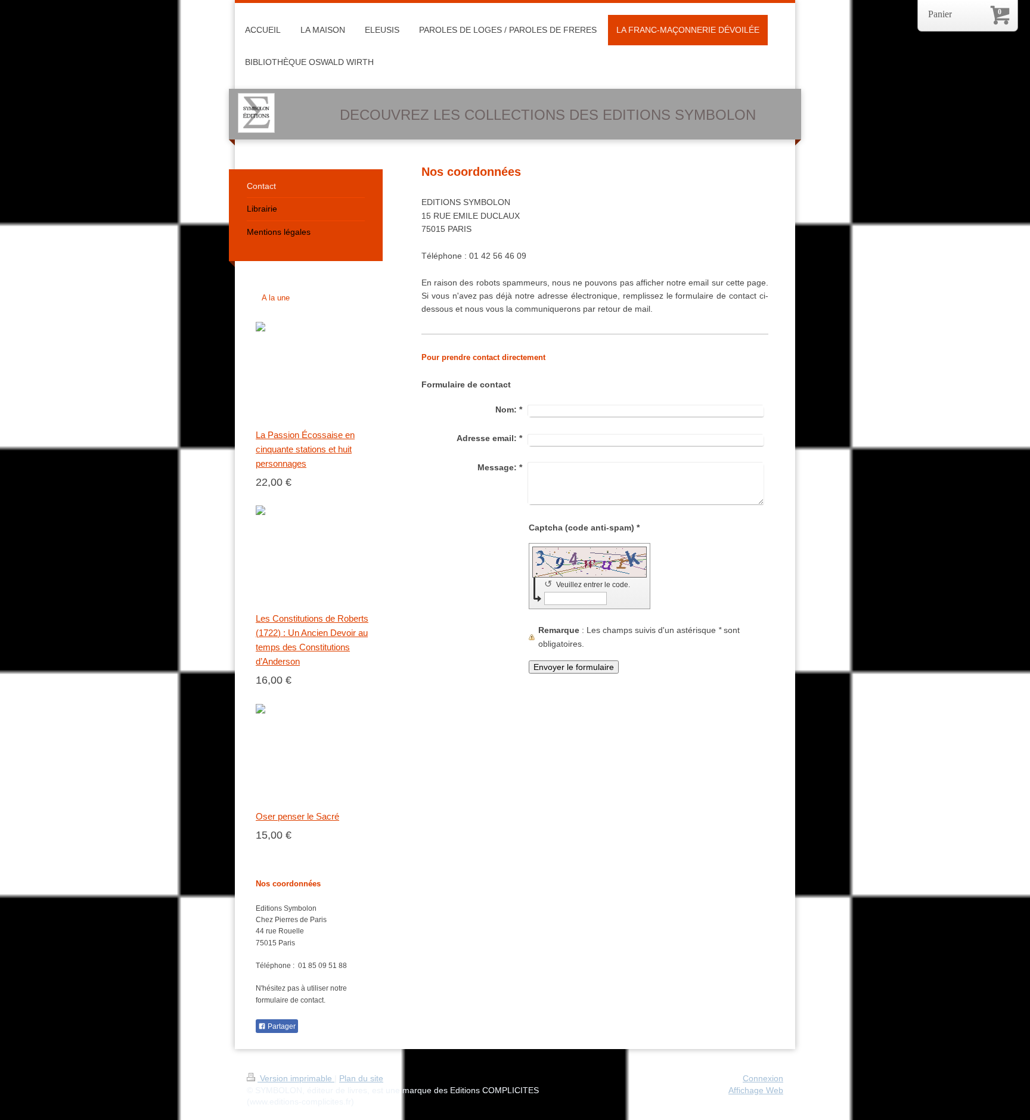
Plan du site (361, 1078)
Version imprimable (296, 1078)
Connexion (763, 1078)
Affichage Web (755, 1090)
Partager (281, 1026)
